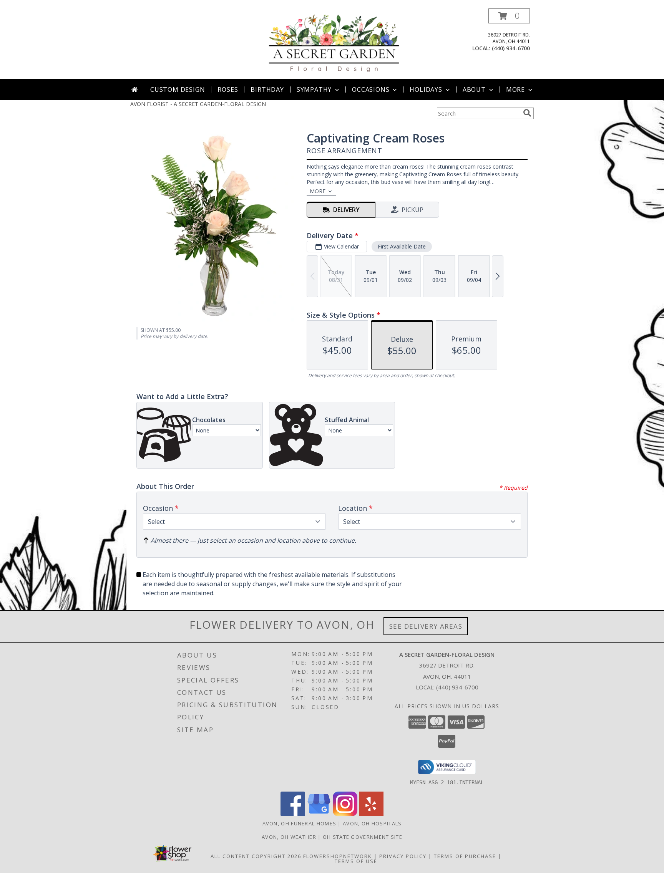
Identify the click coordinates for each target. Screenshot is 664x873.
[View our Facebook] (293, 814)
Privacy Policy (403, 856)
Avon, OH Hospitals (372, 823)
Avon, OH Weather (289, 836)
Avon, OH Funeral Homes (299, 823)
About (474, 89)
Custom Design (177, 89)
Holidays (426, 89)
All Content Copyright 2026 (256, 856)
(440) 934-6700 (511, 48)
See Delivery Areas (426, 626)
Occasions (370, 89)
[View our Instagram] (345, 814)
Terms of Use (356, 861)
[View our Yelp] (371, 814)
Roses (227, 89)
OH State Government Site (362, 836)
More (515, 89)
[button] (509, 15)
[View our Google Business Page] (319, 814)
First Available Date (402, 246)
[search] (527, 113)
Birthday (267, 89)
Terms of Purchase (465, 856)
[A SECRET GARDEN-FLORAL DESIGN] (334, 43)
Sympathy (314, 89)
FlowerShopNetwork (337, 856)
